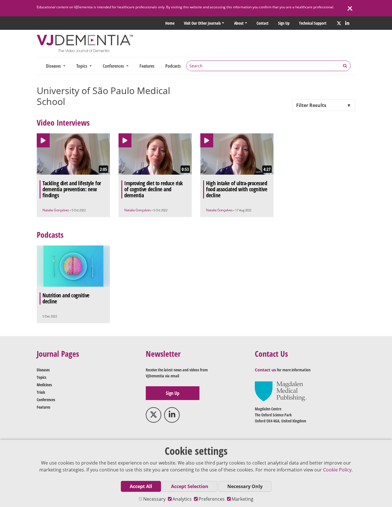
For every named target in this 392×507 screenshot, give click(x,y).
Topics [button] (82, 66)
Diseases (43, 370)
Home (169, 23)
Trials (41, 392)
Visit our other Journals (202, 23)
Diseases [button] (54, 66)
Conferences (46, 399)
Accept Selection (189, 486)
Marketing (242, 499)
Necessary (154, 499)
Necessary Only (245, 486)
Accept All (141, 486)
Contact (263, 23)
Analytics (182, 499)
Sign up (284, 23)
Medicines (44, 384)
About (239, 23)
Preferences (212, 499)
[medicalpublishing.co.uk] (280, 391)
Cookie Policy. (338, 470)
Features (146, 66)
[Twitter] (339, 23)
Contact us (265, 370)
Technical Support (313, 23)
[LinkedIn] (347, 23)
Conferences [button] (114, 66)
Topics (41, 377)
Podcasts (173, 66)
